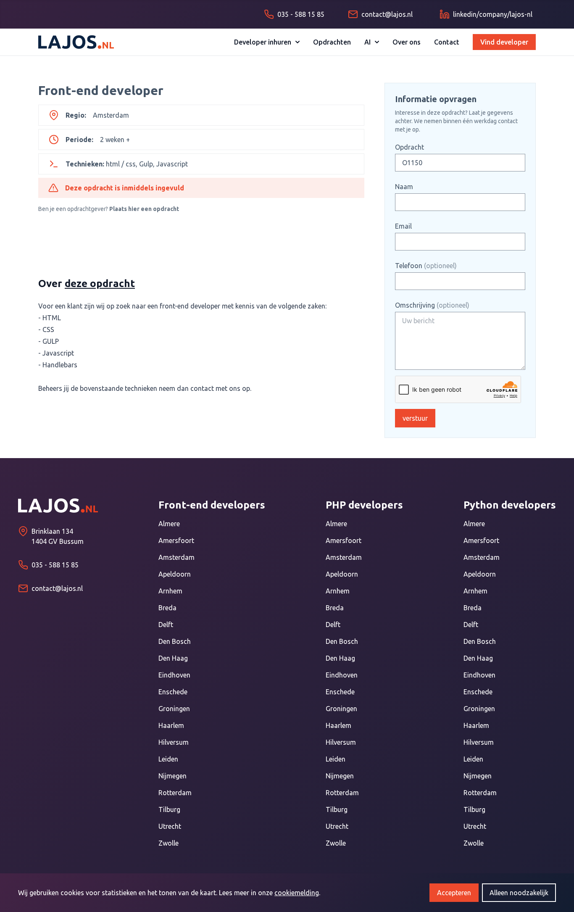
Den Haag (173, 658)
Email (403, 226)
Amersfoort (176, 540)
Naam (404, 186)
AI (367, 42)
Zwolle (168, 843)
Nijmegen (172, 776)
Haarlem (171, 725)
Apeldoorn (174, 574)
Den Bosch (174, 641)
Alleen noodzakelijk (519, 892)
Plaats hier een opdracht (144, 209)
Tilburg (169, 809)
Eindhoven (174, 675)
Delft (165, 624)
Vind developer (504, 42)
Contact (446, 42)
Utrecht (169, 826)
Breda (167, 608)
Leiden (168, 759)
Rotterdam (175, 792)
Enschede (172, 692)
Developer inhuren (262, 42)
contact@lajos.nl (57, 588)
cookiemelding (296, 892)
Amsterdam (176, 557)
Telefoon (426, 265)
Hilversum (173, 742)
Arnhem (170, 591)
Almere (169, 523)
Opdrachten (332, 42)
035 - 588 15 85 (55, 565)
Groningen (174, 708)
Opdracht (409, 147)
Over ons (406, 42)
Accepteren (454, 892)
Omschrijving (432, 305)
